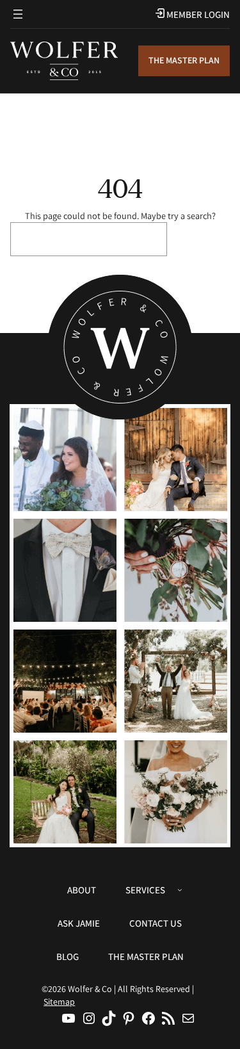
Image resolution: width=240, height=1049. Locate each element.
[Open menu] (18, 14)
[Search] (201, 239)
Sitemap (59, 1001)
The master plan (184, 60)
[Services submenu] (179, 889)
